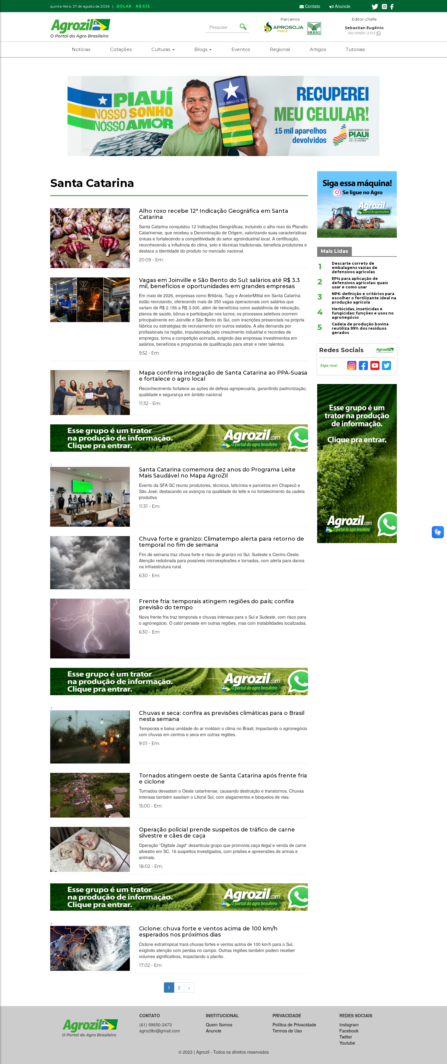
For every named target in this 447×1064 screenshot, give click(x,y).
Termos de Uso (287, 1031)
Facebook (349, 1031)
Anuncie (342, 6)
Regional (280, 49)
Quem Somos (219, 1025)
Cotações (121, 49)
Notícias (81, 49)
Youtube (347, 1043)
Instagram (349, 1025)
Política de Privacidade (294, 1025)
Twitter (345, 1037)
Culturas (161, 49)
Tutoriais (355, 49)
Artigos (318, 49)
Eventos (240, 49)
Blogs (201, 49)
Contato (312, 6)
